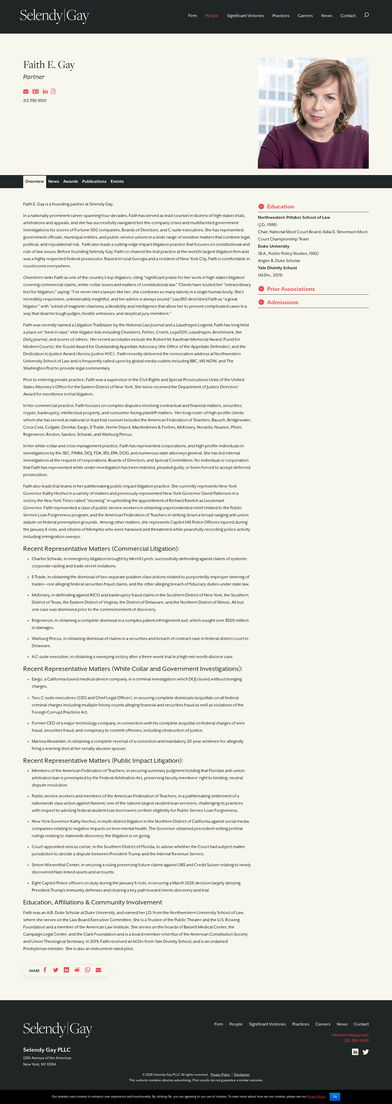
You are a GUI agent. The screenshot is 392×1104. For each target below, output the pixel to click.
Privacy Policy (220, 1075)
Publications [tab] (94, 181)
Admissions (282, 302)
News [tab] (53, 181)
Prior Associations (290, 289)
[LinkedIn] (355, 1053)
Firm (192, 16)
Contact (348, 16)
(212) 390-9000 (356, 1041)
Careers (305, 16)
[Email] (98, 971)
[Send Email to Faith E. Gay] (26, 92)
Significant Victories (245, 16)
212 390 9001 (35, 100)
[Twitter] (365, 1053)
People (212, 16)
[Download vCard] (36, 92)
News (326, 16)
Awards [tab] (70, 181)
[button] (366, 16)
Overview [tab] (34, 181)
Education (280, 207)
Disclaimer (242, 1075)
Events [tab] (117, 181)
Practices (281, 16)
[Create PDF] (53, 92)
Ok (335, 1097)
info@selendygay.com (350, 1035)
